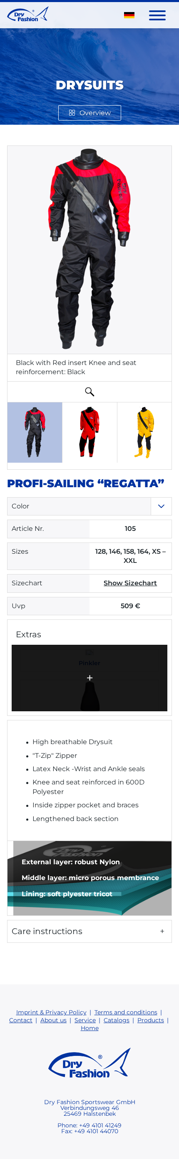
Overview (95, 113)
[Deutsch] (129, 15)
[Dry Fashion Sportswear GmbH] (28, 15)
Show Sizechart (130, 583)
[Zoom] (89, 391)
